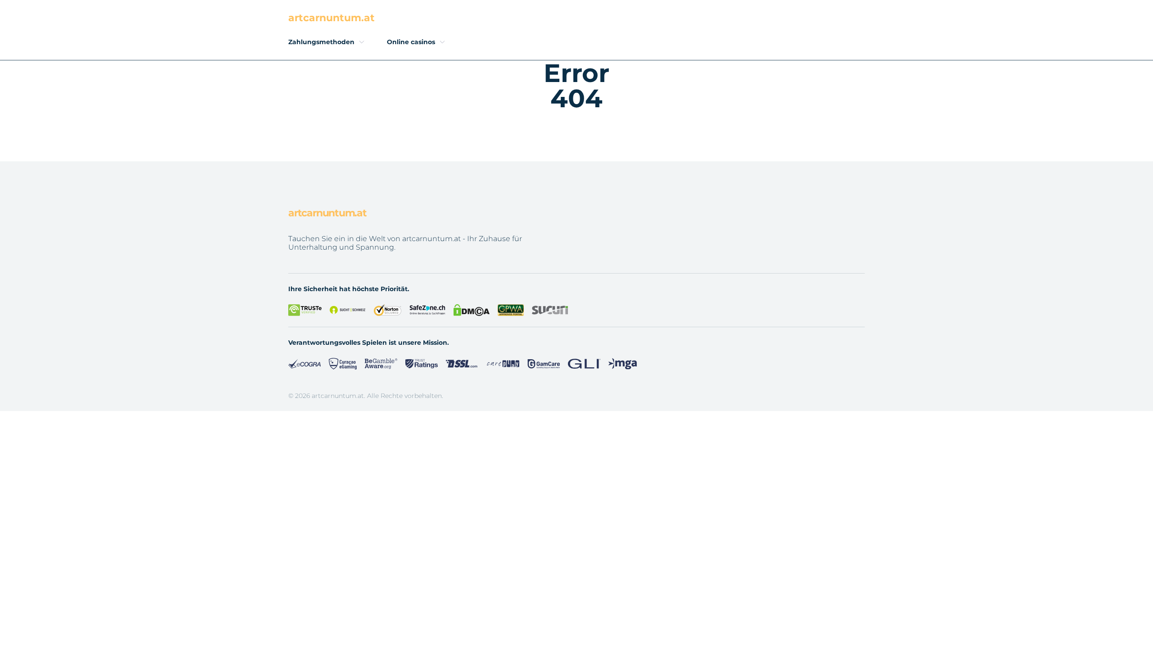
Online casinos (411, 42)
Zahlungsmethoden (321, 42)
